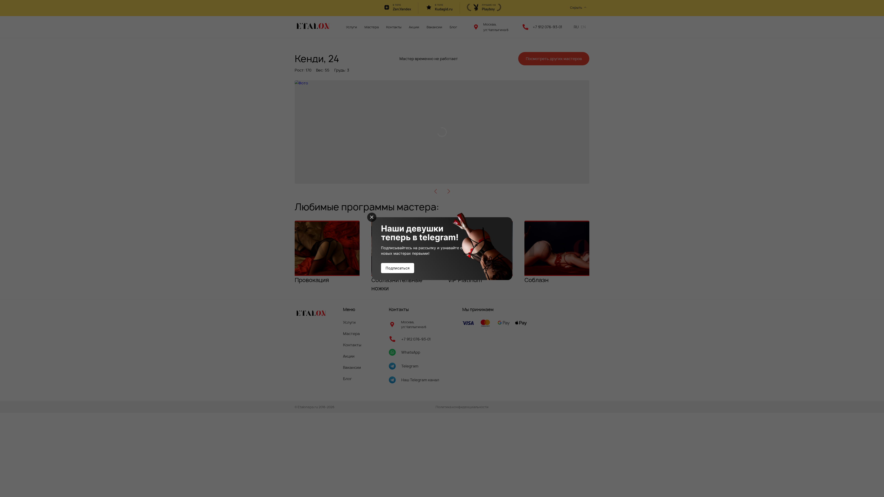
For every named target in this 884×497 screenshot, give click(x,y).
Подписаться (398, 268)
